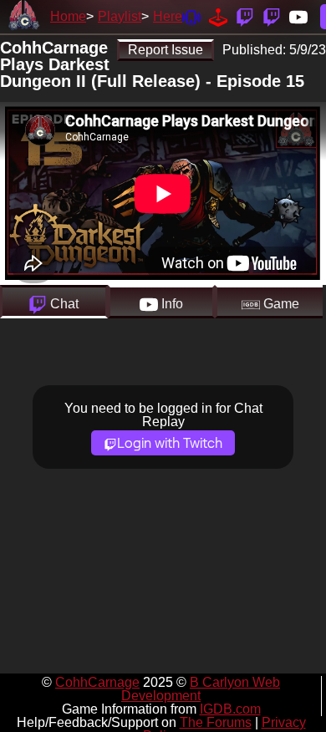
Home (68, 16)
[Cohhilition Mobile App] (191, 16)
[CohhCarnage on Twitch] (245, 16)
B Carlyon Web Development (200, 689)
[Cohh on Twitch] (271, 16)
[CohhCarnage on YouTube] (298, 16)
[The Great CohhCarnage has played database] (218, 16)
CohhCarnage (97, 682)
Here (167, 16)
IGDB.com (230, 709)
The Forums (216, 722)
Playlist (119, 16)
